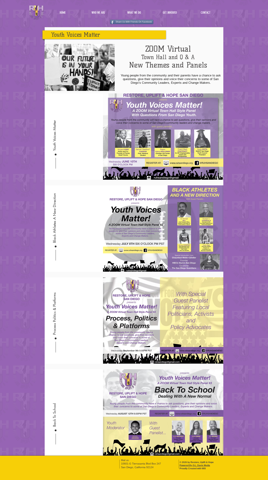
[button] (134, 13)
